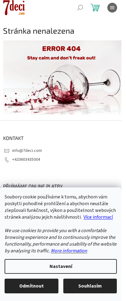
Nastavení (61, 266)
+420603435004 (26, 159)
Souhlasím (90, 286)
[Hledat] (80, 8)
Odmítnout (31, 286)
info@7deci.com (27, 151)
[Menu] (112, 8)
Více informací (98, 217)
